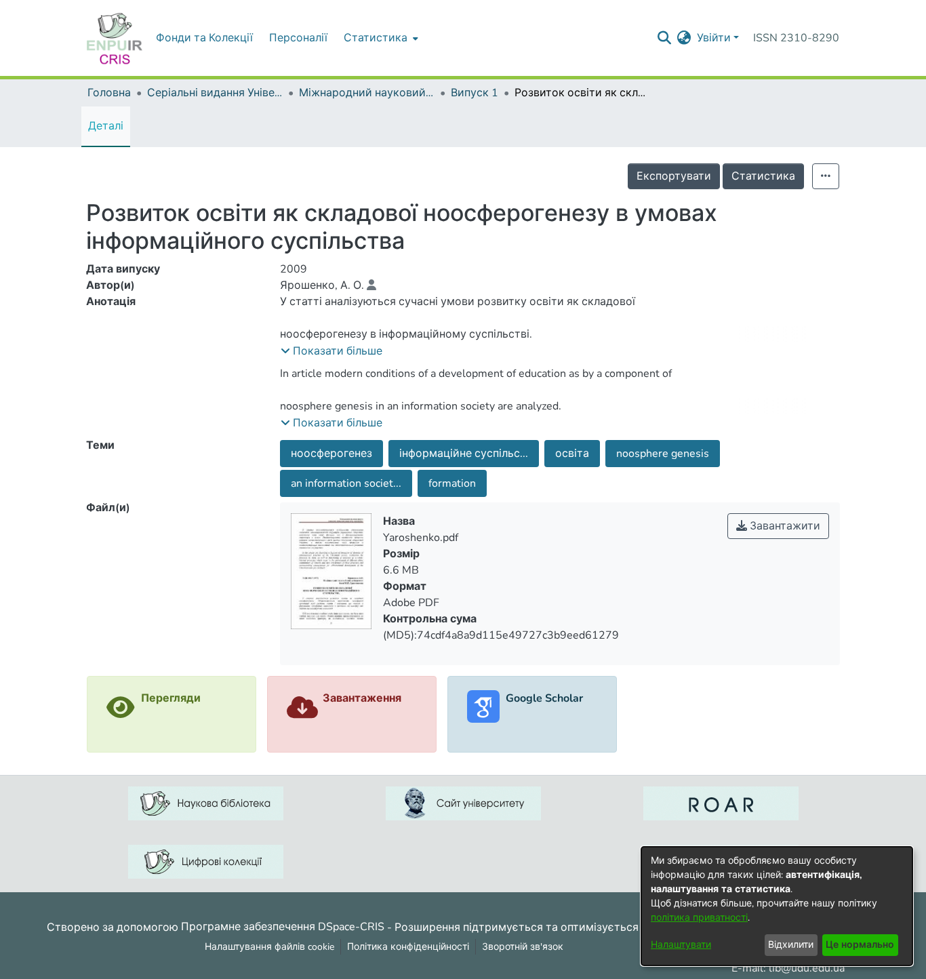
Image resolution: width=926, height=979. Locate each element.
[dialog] (776, 906)
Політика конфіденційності (408, 946)
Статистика (763, 176)
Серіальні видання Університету (215, 92)
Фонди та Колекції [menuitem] (204, 38)
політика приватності (699, 917)
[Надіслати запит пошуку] (664, 38)
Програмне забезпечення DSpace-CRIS (282, 926)
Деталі (105, 126)
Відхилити (790, 944)
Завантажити (783, 526)
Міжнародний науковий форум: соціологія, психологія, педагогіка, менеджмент (367, 92)
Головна (109, 92)
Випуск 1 (474, 92)
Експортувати (674, 176)
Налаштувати (681, 944)
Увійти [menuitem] (714, 38)
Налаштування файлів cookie (269, 946)
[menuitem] (379, 38)
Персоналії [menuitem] (298, 38)
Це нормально (860, 944)
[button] (331, 351)
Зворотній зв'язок (522, 946)
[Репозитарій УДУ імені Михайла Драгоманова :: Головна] (114, 38)
